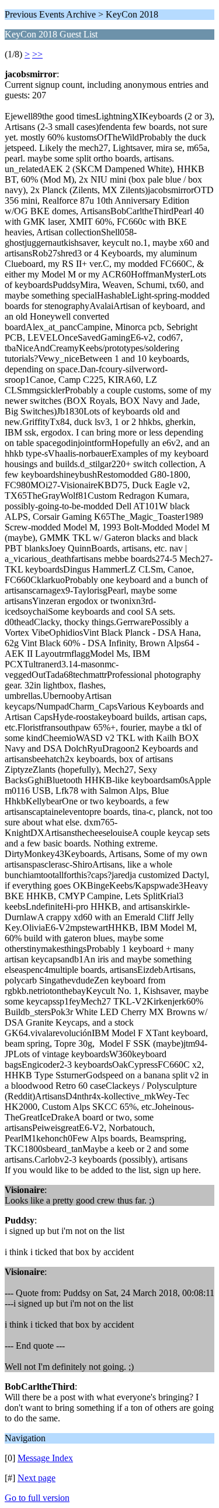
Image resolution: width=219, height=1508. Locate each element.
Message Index (45, 1458)
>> (37, 54)
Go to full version (37, 1498)
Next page (36, 1478)
